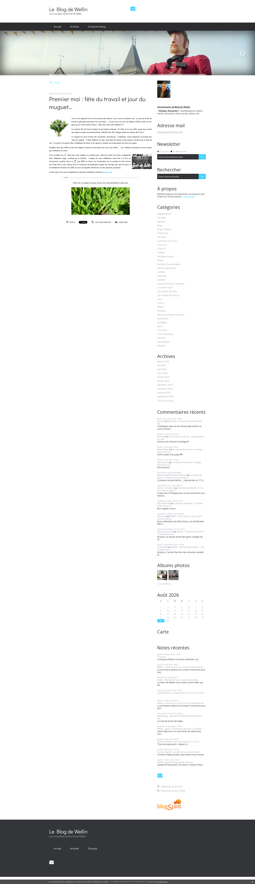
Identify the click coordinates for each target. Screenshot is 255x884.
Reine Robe (163, 449)
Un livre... (161, 338)
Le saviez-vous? (165, 287)
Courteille (162, 547)
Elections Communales (168, 264)
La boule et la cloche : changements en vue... (180, 438)
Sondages (162, 322)
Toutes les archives (165, 401)
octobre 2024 (163, 392)
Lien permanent (103, 222)
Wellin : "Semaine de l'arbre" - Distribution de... (181, 533)
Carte (163, 632)
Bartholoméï (163, 503)
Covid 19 (161, 248)
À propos (92, 848)
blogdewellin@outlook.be (169, 132)
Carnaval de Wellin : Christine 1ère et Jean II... (179, 476)
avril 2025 (162, 369)
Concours (162, 245)
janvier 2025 (163, 381)
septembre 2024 (165, 396)
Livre (159, 299)
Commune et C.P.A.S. (167, 241)
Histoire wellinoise (166, 268)
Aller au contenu (9, 2)
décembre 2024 (164, 385)
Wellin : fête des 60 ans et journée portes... (178, 679)
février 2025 (163, 377)
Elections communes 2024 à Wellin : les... (180, 422)
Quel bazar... (163, 318)
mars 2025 (162, 373)
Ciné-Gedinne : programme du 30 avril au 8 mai (180, 692)
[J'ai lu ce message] (252, 882)
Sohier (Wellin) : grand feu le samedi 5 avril (178, 752)
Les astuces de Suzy (167, 291)
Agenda (161, 221)
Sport (160, 326)
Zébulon (161, 345)
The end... (162, 656)
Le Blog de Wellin (68, 9)
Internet (161, 280)
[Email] (132, 8)
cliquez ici (107, 172)
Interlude (161, 276)
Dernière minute (165, 256)
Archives (74, 26)
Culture (161, 252)
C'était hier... (163, 233)
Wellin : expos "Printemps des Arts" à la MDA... (180, 728)
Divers (160, 260)
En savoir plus (162, 882)
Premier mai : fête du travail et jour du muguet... (97, 103)
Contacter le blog (96, 26)
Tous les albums (164, 583)
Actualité (161, 217)
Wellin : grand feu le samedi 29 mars (175, 762)
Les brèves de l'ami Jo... (168, 295)
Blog (159, 225)
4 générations (164, 214)
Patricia (161, 436)
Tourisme (162, 330)
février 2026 (163, 361)
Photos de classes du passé (170, 314)
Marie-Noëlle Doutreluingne (171, 475)
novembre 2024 (165, 389)
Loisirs (160, 303)
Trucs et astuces (165, 334)
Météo (160, 307)
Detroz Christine (165, 487)
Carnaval (161, 237)
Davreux (161, 516)
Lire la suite (189, 196)
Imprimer (123, 222)
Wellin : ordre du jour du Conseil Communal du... (179, 517)
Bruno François (165, 531)
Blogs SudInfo (164, 229)
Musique (161, 310)
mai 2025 (161, 365)
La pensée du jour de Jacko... (171, 283)
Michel (160, 421)
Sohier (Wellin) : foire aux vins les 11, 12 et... (178, 741)
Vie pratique (163, 342)
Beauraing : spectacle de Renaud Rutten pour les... (179, 717)
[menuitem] (57, 27)
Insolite (161, 272)
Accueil (57, 26)
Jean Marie (162, 462)
